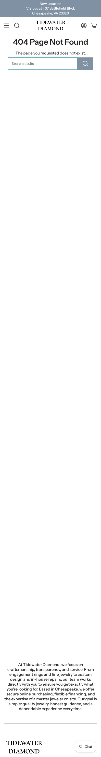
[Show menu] (6, 25)
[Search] (85, 63)
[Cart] (94, 25)
